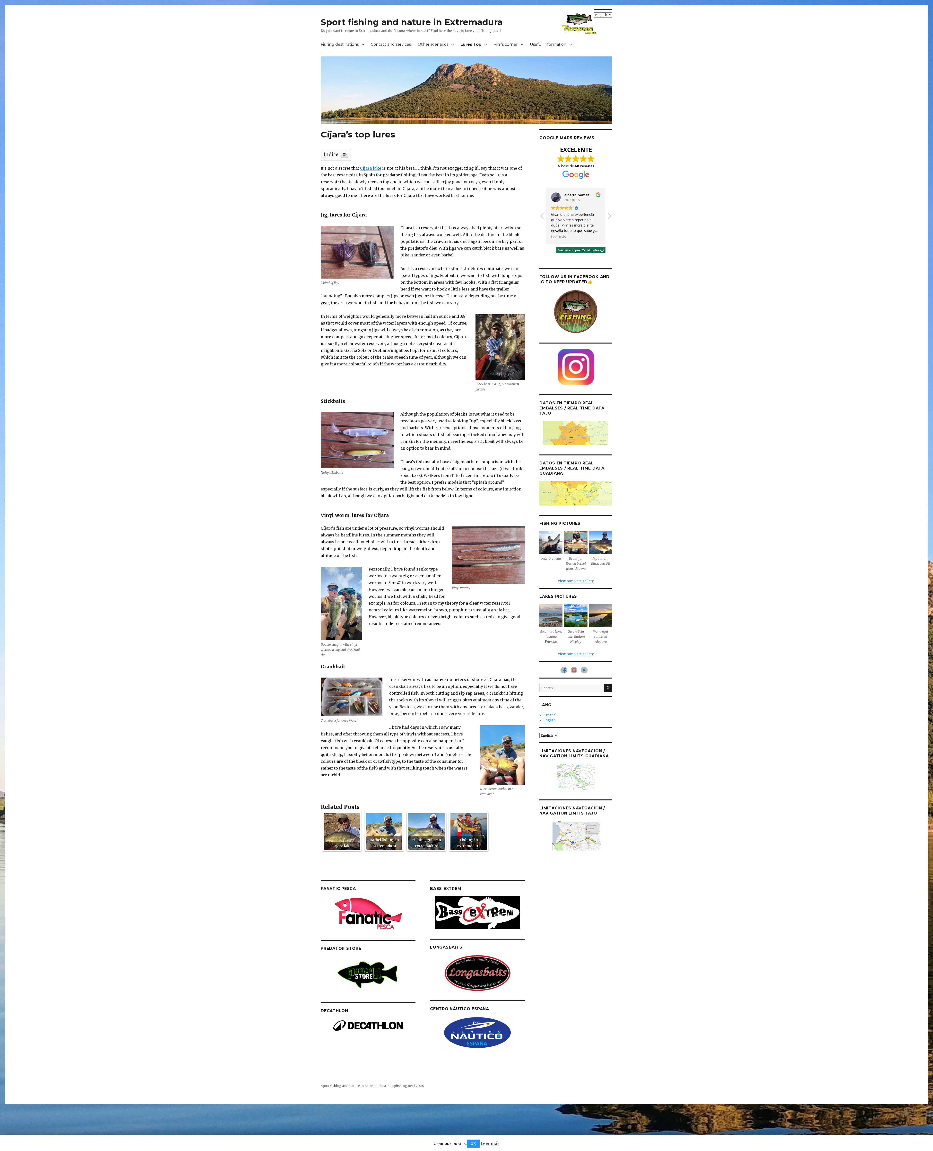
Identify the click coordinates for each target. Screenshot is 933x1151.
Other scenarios (433, 44)
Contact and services (391, 44)
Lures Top (470, 44)
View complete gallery (576, 581)
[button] (609, 217)
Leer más (490, 1143)
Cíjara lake (370, 168)
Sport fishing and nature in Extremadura (411, 22)
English (549, 720)
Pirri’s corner (505, 44)
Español (549, 715)
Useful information (548, 44)
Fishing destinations (340, 44)
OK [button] (473, 1144)
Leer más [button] (558, 237)
